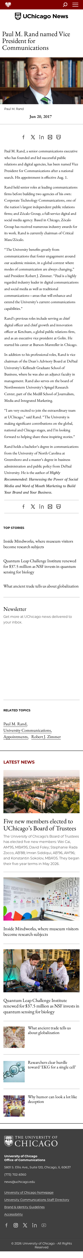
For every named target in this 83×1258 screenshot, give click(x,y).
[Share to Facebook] (24, 137)
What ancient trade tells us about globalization (41, 586)
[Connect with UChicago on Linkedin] (34, 1225)
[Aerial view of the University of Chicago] (41, 791)
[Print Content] (58, 137)
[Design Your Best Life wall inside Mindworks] (41, 898)
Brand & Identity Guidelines (24, 1207)
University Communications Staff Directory (36, 1200)
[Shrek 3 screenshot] (14, 1106)
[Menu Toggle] (75, 6)
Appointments (15, 736)
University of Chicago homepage (28, 1192)
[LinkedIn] (41, 137)
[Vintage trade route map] (14, 1037)
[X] (33, 137)
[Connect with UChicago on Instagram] (15, 1225)
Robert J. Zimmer (46, 736)
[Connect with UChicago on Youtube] (44, 1225)
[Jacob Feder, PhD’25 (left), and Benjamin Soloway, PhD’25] (41, 970)
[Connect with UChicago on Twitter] (25, 1225)
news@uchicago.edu (19, 1182)
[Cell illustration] (14, 1071)
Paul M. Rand (15, 724)
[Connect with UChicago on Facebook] (7, 1225)
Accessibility (13, 1214)
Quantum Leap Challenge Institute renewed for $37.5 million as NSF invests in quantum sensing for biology (39, 566)
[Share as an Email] (50, 137)
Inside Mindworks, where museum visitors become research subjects (38, 543)
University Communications (27, 730)
